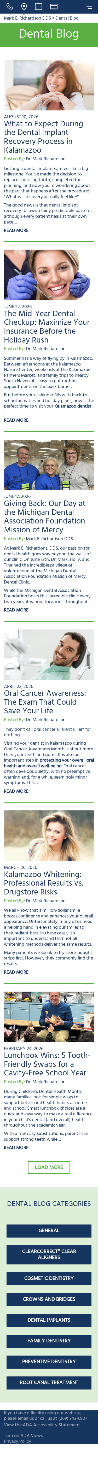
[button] (49, 1167)
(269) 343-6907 (72, 1418)
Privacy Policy (17, 1441)
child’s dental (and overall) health (52, 1120)
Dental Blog (67, 18)
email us (26, 1418)
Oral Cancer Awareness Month (34, 749)
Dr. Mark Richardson (46, 159)
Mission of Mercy (69, 576)
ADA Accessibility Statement (51, 1425)
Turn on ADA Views (23, 1436)
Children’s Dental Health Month (50, 1092)
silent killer (72, 729)
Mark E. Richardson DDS (27, 18)
